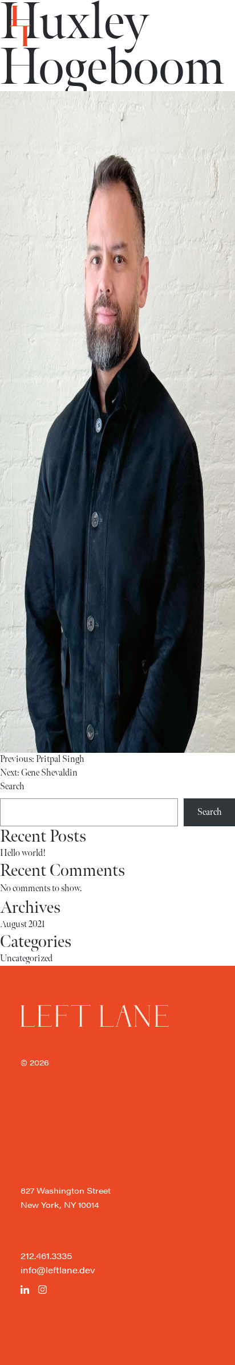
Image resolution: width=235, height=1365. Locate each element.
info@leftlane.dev (58, 1270)
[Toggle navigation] (20, 26)
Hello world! (23, 853)
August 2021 (22, 924)
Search (12, 786)
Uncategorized (26, 958)
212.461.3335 (46, 1255)
